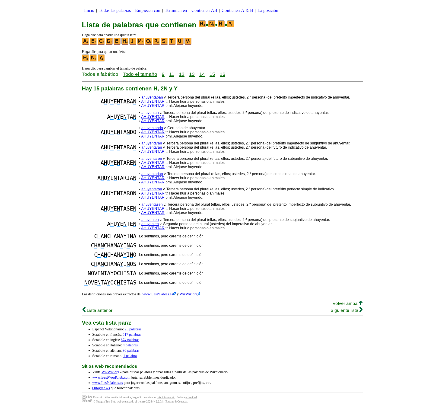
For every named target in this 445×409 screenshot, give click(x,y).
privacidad (191, 397)
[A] (86, 44)
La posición (267, 10)
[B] (94, 44)
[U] (180, 44)
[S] (164, 44)
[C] (101, 44)
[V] (188, 44)
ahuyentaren (151, 158)
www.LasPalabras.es (157, 294)
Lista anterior (99, 310)
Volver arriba (346, 303)
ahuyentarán (151, 147)
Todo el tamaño (140, 74)
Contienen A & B (237, 10)
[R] (157, 44)
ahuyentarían (152, 174)
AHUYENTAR (153, 101)
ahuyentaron (151, 189)
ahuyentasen (152, 204)
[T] (172, 44)
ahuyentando (152, 128)
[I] (133, 44)
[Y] (101, 60)
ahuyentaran (151, 143)
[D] (109, 44)
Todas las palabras (115, 10)
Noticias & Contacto (176, 401)
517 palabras (132, 334)
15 (212, 74)
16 (222, 74)
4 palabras (130, 345)
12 (181, 74)
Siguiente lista (345, 310)
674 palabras (130, 340)
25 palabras (133, 329)
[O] (149, 44)
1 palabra (130, 356)
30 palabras (131, 350)
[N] (94, 60)
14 (202, 74)
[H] (125, 44)
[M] (141, 44)
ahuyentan (150, 113)
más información (166, 397)
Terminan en (176, 10)
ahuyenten (150, 220)
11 (171, 74)
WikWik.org (188, 294)
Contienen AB (204, 10)
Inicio (89, 10)
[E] (117, 44)
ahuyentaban (152, 97)
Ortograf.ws (101, 388)
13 (192, 74)
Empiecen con (147, 10)
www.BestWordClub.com (111, 377)
